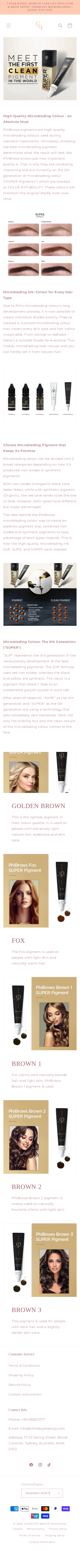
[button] (8, 25)
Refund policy (36, 1528)
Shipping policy (55, 1535)
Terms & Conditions (24, 1366)
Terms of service (30, 1535)
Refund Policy (20, 1385)
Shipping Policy (21, 1375)
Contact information (42, 1542)
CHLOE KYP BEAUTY (37, 1523)
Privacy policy (58, 1528)
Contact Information (25, 1394)
